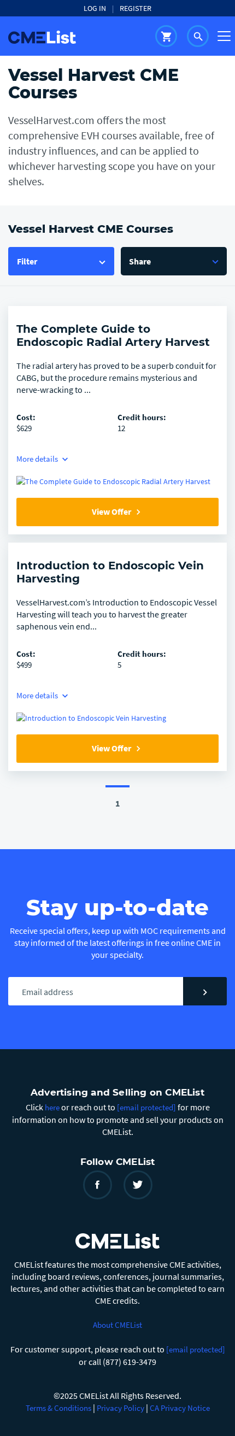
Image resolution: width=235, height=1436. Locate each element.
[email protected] (195, 1349)
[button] (174, 261)
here (52, 1107)
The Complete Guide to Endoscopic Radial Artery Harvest (113, 335)
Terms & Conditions (58, 1408)
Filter (27, 261)
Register (135, 8)
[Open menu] (224, 36)
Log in (95, 8)
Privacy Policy (120, 1408)
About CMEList (117, 1325)
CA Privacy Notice (180, 1408)
